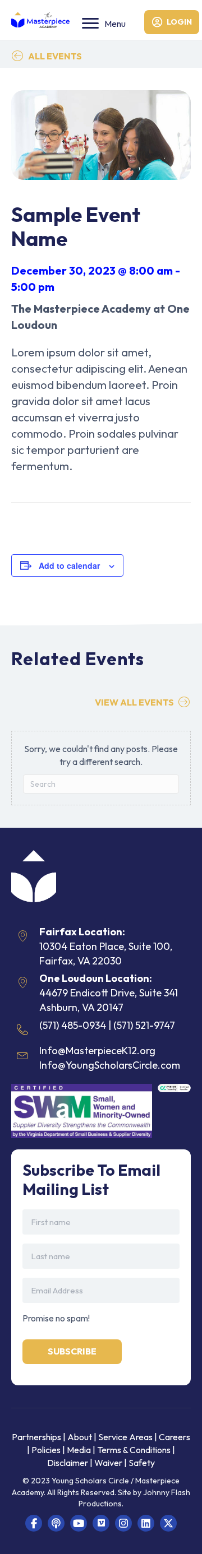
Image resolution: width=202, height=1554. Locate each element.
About (79, 1436)
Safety (141, 1462)
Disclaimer (68, 1462)
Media (79, 1449)
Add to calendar (69, 565)
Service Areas (125, 1436)
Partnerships (37, 1436)
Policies (46, 1449)
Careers (174, 1436)
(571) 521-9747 (144, 1025)
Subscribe (72, 1351)
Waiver (108, 1462)
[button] (33, 1523)
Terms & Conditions (134, 1449)
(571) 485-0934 (72, 1025)
